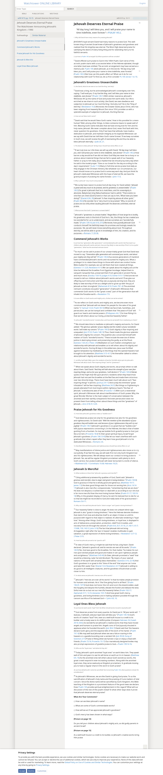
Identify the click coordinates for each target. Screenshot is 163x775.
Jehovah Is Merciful (25, 59)
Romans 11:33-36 (91, 233)
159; (81, 528)
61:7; (136, 525)
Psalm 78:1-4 (117, 286)
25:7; (118, 525)
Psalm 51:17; (126, 493)
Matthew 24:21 (108, 385)
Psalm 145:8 (131, 480)
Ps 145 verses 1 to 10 (128, 77)
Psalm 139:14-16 (125, 644)
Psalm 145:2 (79, 74)
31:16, (123, 525)
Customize (41, 771)
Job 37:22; (88, 332)
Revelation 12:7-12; (129, 533)
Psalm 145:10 (123, 615)
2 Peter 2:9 (92, 343)
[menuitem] (145, 9)
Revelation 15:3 (88, 106)
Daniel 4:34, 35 (87, 198)
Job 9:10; (95, 222)
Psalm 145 (85, 56)
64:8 (80, 623)
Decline (31, 771)
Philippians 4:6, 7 (113, 313)
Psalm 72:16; (86, 641)
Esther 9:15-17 (118, 275)
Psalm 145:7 (86, 426)
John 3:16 (94, 528)
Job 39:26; (121, 636)
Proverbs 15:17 (98, 641)
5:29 (95, 404)
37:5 (101, 222)
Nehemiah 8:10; (105, 286)
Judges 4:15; (107, 275)
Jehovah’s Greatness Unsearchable (31, 41)
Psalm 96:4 (78, 201)
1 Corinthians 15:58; (95, 463)
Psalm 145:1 (98, 96)
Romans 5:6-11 (80, 501)
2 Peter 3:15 (79, 536)
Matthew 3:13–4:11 (103, 353)
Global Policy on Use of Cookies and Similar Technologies (88, 762)
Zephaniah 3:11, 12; (82, 593)
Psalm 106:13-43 (98, 436)
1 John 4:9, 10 (111, 598)
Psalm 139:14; (86, 222)
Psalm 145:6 (126, 372)
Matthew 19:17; (127, 482)
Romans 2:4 (98, 442)
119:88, (77, 528)
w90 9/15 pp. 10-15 (25, 18)
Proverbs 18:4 (92, 434)
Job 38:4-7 (110, 628)
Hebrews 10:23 (110, 463)
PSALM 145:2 (114, 32)
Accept (22, 771)
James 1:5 (78, 485)
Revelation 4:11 (95, 267)
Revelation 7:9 (103, 294)
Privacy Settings (42, 765)
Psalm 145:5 (104, 329)
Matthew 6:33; (81, 463)
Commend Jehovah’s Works (28, 47)
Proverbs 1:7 (109, 390)
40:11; (131, 525)
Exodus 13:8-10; (95, 275)
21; (127, 525)
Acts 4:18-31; (88, 404)
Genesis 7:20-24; (81, 343)
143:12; (86, 528)
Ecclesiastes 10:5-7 (98, 593)
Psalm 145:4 (103, 257)
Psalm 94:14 (99, 308)
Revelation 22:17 (113, 566)
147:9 (82, 585)
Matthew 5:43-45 (97, 555)
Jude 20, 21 (99, 141)
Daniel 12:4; (101, 566)
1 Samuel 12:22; (87, 308)
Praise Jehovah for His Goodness (30, 53)
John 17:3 (117, 176)
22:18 (131, 560)
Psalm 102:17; (126, 590)
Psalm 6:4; (112, 525)
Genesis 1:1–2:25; (81, 267)
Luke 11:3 (95, 166)
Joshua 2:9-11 (102, 382)
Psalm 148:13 (98, 332)
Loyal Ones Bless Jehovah (27, 66)
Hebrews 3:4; (125, 620)
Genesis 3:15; (123, 560)
